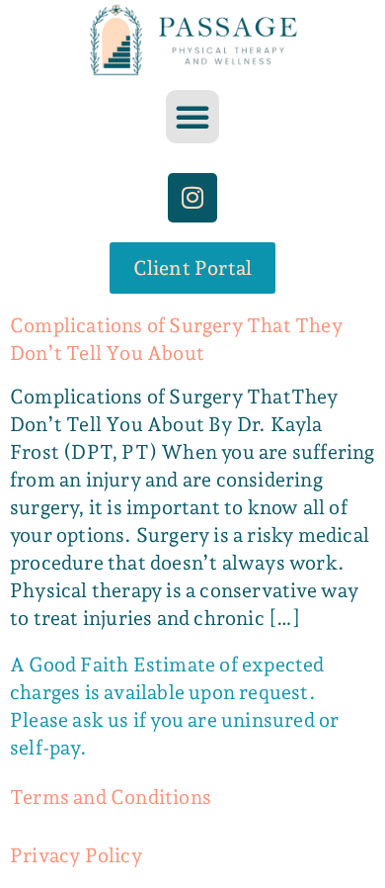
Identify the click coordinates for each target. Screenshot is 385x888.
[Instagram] (192, 197)
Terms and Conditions (110, 797)
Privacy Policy (76, 855)
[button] (192, 116)
